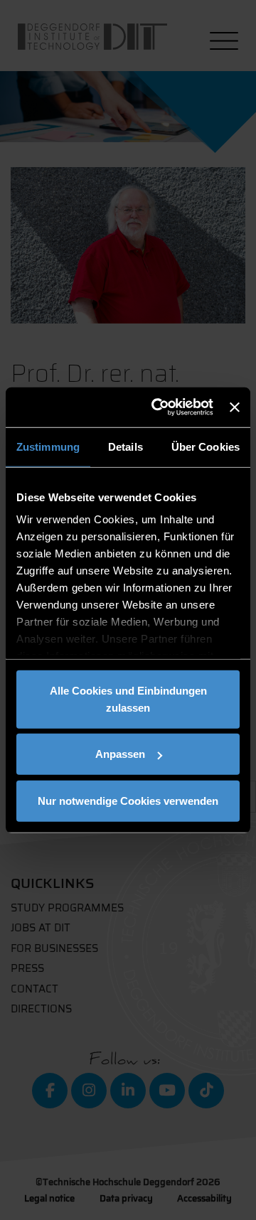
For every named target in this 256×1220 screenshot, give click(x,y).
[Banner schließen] (235, 407)
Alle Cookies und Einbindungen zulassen (128, 698)
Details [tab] (125, 446)
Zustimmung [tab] (48, 446)
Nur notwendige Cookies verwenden (128, 800)
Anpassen (120, 754)
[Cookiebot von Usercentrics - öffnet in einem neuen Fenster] (158, 407)
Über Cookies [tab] (205, 446)
